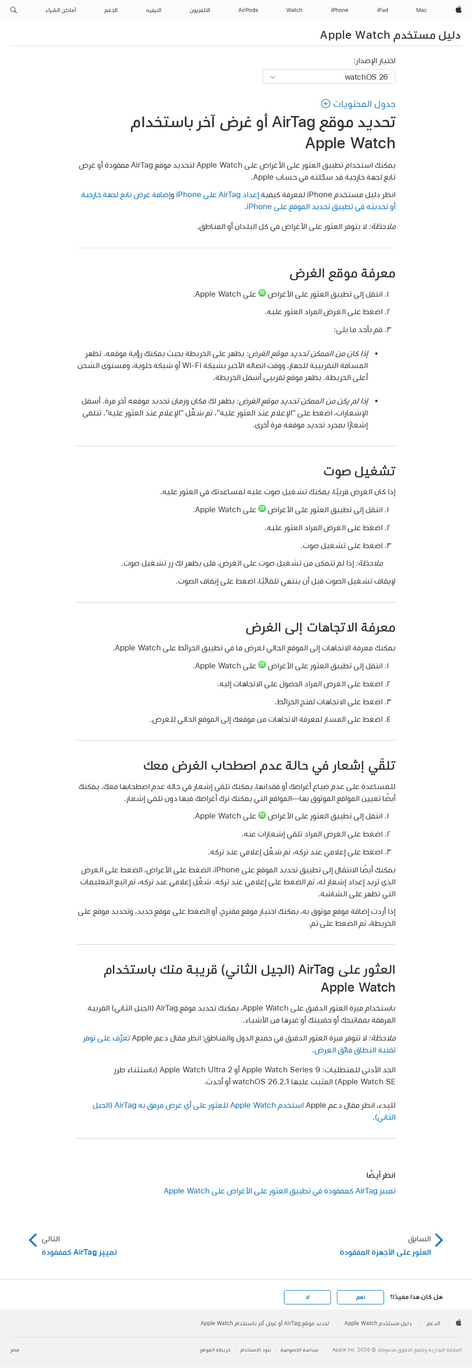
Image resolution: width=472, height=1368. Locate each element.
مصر (14, 1349)
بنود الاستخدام (255, 1349)
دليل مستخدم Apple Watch (390, 34)
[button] (13, 10)
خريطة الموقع (215, 1349)
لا (307, 1297)
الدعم (433, 1323)
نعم (360, 1297)
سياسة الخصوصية (300, 1349)
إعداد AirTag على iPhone (217, 194)
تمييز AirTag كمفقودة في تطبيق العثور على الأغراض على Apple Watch (279, 1190)
